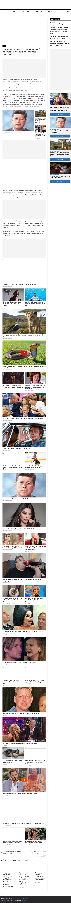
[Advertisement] (24, 68)
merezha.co (12, 57)
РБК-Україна (18, 88)
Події (23, 11)
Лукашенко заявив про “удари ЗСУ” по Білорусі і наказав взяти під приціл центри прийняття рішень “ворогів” (8, 879)
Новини (29, 11)
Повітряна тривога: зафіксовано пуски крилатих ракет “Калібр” (40, 876)
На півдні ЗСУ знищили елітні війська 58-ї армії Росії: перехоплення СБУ (37, 854)
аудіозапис (16, 90)
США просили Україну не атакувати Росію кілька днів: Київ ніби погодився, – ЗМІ (60, 43)
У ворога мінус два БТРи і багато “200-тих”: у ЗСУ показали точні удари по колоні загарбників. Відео (24, 878)
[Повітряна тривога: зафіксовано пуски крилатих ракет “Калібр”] (40, 864)
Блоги (37, 11)
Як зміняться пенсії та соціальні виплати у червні (12, 853)
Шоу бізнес (51, 11)
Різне (43, 11)
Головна (16, 11)
